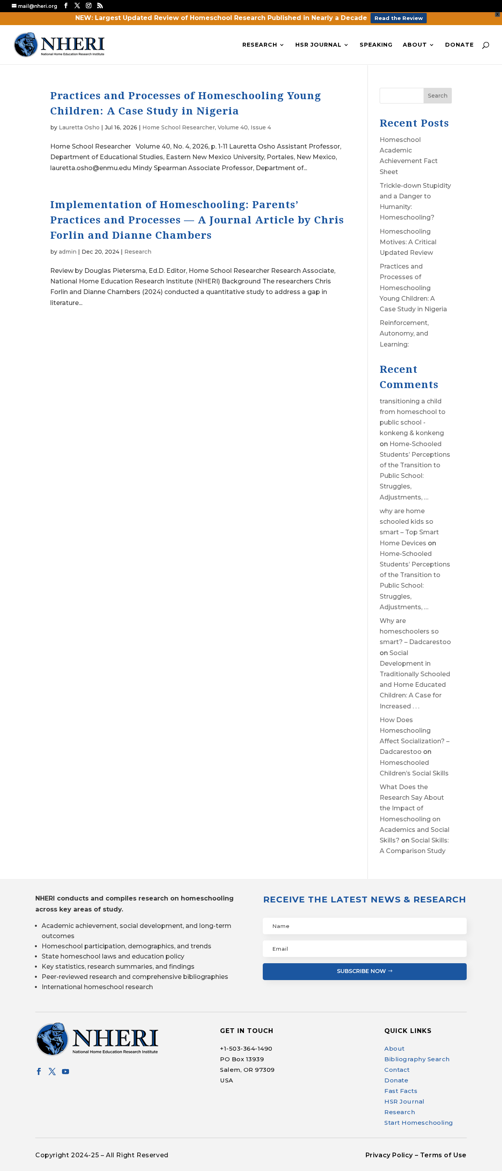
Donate (459, 45)
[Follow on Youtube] (65, 1071)
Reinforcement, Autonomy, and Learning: (404, 333)
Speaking (376, 45)
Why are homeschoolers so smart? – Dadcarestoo (415, 631)
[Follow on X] (52, 1071)
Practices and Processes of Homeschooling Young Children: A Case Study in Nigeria (413, 288)
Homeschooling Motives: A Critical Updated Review (408, 242)
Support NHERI (426, 1149)
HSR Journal (318, 45)
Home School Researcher (178, 127)
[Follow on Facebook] (39, 1071)
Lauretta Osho (79, 127)
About (415, 45)
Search (437, 95)
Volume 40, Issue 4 (244, 127)
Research (259, 45)
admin (67, 251)
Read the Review (399, 18)
